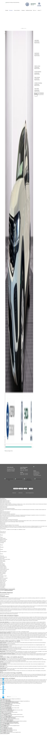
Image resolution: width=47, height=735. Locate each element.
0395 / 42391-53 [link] (37, 55)
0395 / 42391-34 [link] (37, 85)
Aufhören (4, 733)
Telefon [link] (8, 467)
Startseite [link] (6, 10)
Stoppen (1, 731)
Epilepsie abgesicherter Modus (5, 500)
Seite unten (11, 711)
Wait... (8, 696)
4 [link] (23, 28)
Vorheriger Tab (9, 715)
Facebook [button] (21, 488)
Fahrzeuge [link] (10, 10)
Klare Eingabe (2, 724)
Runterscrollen (2, 704)
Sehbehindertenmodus (3, 506)
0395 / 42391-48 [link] (37, 68)
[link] (15, 5)
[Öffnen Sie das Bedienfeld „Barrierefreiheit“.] (0, 685)
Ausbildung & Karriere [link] (29, 10)
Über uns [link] (34, 10)
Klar (5, 724)
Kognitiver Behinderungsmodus (5, 511)
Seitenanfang (10, 708)
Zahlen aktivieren (13, 717)
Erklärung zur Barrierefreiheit (8, 590)
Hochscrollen (2, 706)
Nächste (3, 713)
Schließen (8, 733)
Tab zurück (1, 715)
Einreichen (5, 726)
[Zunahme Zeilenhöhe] (0, 548)
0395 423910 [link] (11, 467)
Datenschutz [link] (20, 492)
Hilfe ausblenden (2, 702)
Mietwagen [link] (23, 10)
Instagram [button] (16, 488)
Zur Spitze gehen (2, 708)
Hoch (5, 706)
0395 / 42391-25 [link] (37, 74)
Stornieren (4, 731)
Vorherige (5, 715)
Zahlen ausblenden (3, 722)
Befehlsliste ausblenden (15, 702)
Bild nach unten (10, 704)
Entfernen (8, 724)
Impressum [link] (14, 492)
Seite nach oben (9, 706)
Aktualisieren (10, 728)
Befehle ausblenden (8, 702)
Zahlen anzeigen (2, 717)
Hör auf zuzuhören (9, 731)
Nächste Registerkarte (8, 713)
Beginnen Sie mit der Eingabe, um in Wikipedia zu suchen (16, 529)
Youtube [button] (31, 488)
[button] (23, 537)
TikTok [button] (26, 488)
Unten (8, 711)
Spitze (6, 708)
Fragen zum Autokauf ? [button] (39, 94)
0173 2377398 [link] (12, 469)
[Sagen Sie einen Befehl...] (0, 688)
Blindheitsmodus (2, 522)
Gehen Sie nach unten (3, 711)
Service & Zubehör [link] (17, 10)
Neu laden (1, 728)
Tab (0, 713)
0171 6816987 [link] (12, 470)
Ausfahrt (1, 733)
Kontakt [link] (39, 10)
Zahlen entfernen (15, 722)
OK (7, 726)
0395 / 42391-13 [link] (37, 91)
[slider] (5, 444)
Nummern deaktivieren (9, 722)
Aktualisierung (6, 728)
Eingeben (1, 726)
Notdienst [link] (8, 470)
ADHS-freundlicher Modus (4, 517)
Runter (6, 704)
